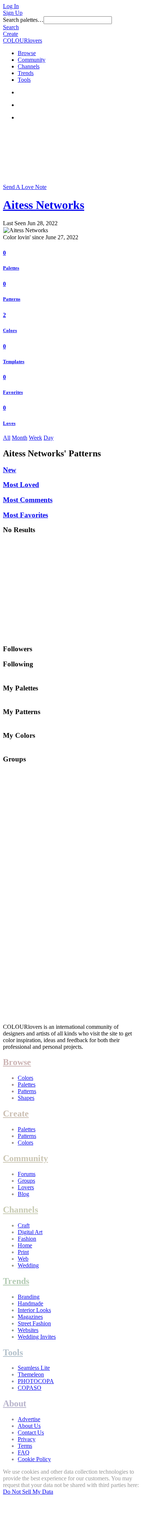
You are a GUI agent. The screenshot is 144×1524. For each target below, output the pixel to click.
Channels (29, 66)
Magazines (30, 1317)
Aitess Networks (43, 205)
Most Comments (27, 500)
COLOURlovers (22, 40)
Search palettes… (23, 20)
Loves (9, 423)
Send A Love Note (25, 187)
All (6, 438)
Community (31, 60)
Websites (28, 1330)
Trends (26, 73)
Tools (24, 80)
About (14, 1403)
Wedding (28, 1265)
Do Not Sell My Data (28, 1491)
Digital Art (30, 1232)
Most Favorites (25, 515)
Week (35, 438)
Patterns (11, 299)
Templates (13, 361)
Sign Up (13, 13)
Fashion (27, 1239)
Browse (27, 53)
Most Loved (21, 485)
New (9, 470)
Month (19, 438)
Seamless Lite (34, 1368)
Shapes (26, 1098)
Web (23, 1259)
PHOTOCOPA (36, 1381)
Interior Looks (34, 1310)
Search (11, 27)
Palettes (11, 268)
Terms (25, 1446)
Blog (23, 1194)
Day (49, 438)
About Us (29, 1426)
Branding (29, 1297)
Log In (11, 6)
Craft (24, 1225)
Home (25, 1245)
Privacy (26, 1439)
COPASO (29, 1388)
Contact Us (31, 1432)
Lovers (26, 1187)
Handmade (30, 1303)
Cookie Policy (34, 1459)
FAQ (24, 1452)
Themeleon (31, 1374)
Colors (10, 330)
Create (10, 34)
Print (23, 1252)
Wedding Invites (37, 1337)
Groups (26, 1180)
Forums (26, 1174)
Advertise (29, 1419)
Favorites (13, 392)
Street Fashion (34, 1323)
